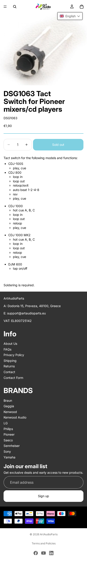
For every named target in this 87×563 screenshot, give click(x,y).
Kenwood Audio (15, 417)
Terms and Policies (44, 543)
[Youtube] (43, 553)
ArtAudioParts (49, 534)
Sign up (43, 496)
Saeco (8, 440)
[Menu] (5, 7)
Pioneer (9, 434)
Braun (8, 400)
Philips (8, 429)
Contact (9, 372)
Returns (9, 366)
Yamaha (9, 457)
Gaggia (9, 406)
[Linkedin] (51, 553)
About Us (10, 343)
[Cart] (82, 7)
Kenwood (10, 412)
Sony (7, 451)
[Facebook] (35, 553)
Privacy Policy (14, 355)
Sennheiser (12, 446)
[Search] (15, 7)
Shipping (10, 360)
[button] (70, 16)
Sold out (58, 144)
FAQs (7, 349)
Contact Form (13, 378)
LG (6, 423)
